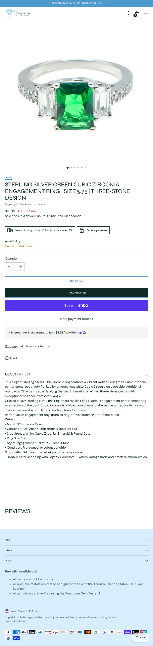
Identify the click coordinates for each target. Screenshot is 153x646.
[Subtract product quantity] (20, 267)
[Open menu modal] (146, 13)
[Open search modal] (129, 13)
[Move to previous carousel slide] (135, 486)
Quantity (11, 258)
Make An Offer (77, 292)
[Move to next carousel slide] (144, 486)
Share (14, 358)
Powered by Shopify (16, 621)
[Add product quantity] (8, 267)
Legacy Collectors (18, 204)
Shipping (11, 346)
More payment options (76, 319)
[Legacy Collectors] (18, 13)
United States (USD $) (22, 611)
